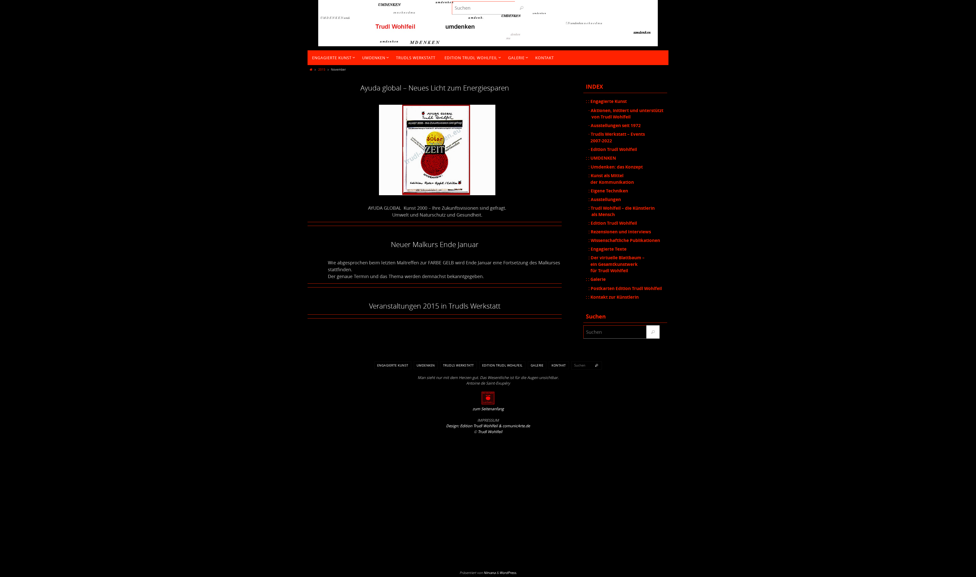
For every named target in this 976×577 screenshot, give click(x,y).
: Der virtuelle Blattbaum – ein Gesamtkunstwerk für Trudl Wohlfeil (616, 264)
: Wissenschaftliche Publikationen (624, 240)
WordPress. (508, 572)
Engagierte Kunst (392, 365)
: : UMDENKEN (601, 158)
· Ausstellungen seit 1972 (614, 125)
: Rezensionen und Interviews (619, 232)
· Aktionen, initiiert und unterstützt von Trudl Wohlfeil (625, 114)
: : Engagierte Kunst (606, 101)
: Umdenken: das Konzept (615, 167)
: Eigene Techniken (608, 191)
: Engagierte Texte (607, 249)
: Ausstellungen (604, 199)
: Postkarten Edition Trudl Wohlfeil (625, 288)
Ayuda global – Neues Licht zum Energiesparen (434, 88)
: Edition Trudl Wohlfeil (612, 223)
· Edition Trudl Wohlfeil (612, 149)
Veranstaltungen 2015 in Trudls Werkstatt (434, 306)
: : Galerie (596, 279)
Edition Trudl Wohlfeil (502, 365)
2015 (321, 69)
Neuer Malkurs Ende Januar (435, 244)
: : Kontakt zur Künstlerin (612, 297)
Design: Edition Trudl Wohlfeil (472, 425)
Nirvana (490, 572)
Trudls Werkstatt (458, 365)
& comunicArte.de (514, 425)
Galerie (537, 365)
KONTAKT (559, 365)
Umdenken (426, 365)
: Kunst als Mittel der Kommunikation (611, 179)
